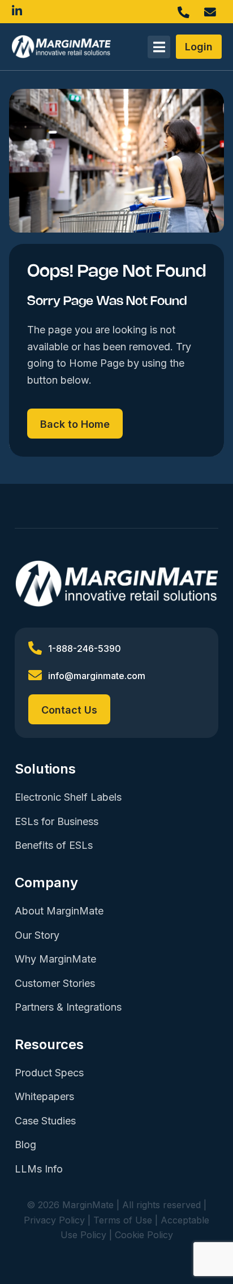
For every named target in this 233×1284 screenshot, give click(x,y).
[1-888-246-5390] (186, 10)
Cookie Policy (144, 1234)
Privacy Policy (54, 1220)
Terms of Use (122, 1220)
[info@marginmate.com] (213, 10)
